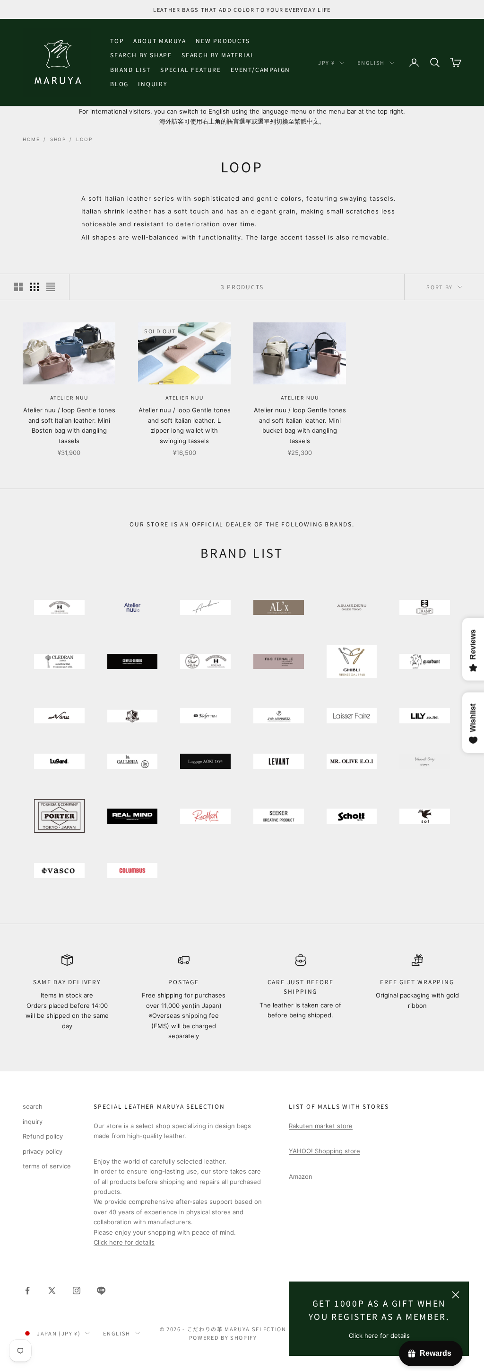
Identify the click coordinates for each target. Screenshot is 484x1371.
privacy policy (42, 1151)
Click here (363, 1335)
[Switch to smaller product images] (34, 287)
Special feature (190, 69)
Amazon (300, 1176)
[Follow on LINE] (101, 1290)
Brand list (130, 69)
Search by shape (141, 55)
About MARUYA (159, 40)
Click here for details (124, 1242)
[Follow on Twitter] (52, 1290)
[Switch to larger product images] (18, 287)
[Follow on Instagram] (76, 1290)
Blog (119, 84)
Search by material (218, 55)
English (371, 62)
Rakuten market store (321, 1126)
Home (31, 139)
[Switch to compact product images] (50, 287)
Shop (58, 139)
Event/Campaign (260, 69)
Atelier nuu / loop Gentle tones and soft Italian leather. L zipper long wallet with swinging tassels (184, 425)
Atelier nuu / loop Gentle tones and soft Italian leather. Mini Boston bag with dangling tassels (69, 425)
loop (84, 139)
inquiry (152, 84)
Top (117, 40)
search (33, 1106)
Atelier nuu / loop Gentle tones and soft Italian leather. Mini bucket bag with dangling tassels (300, 425)
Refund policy (43, 1136)
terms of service (47, 1166)
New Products (223, 40)
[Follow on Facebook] (27, 1290)
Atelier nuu (69, 398)
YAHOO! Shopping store (324, 1151)
